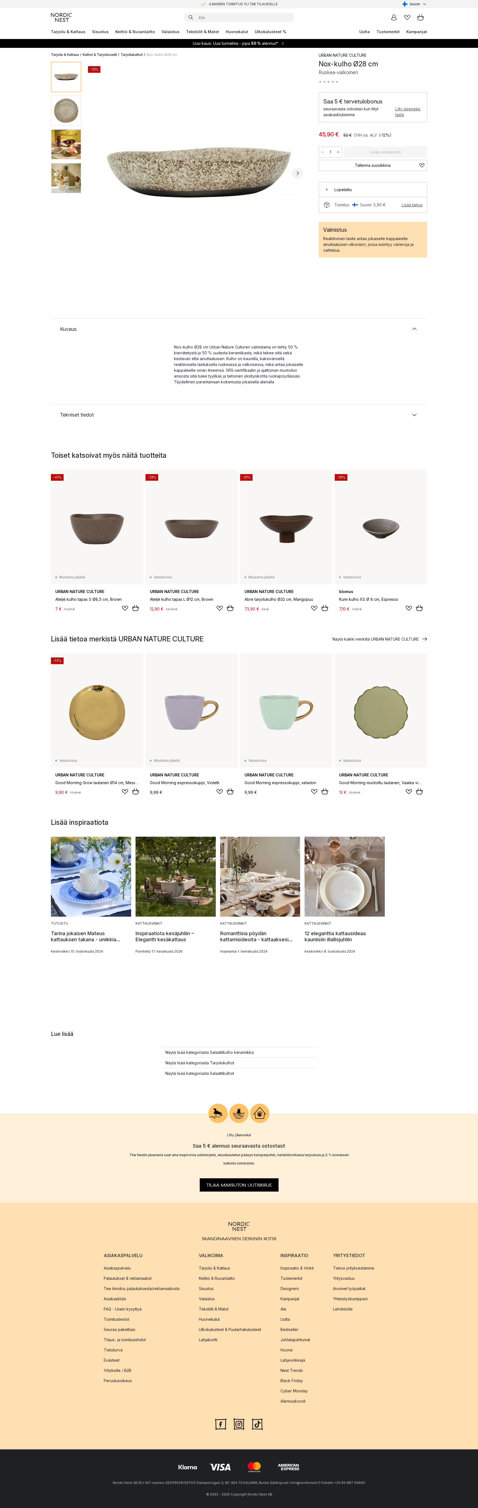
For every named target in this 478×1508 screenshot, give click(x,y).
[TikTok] (257, 1423)
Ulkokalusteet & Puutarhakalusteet (230, 1329)
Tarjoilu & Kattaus (68, 31)
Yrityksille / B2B (117, 1370)
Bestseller (289, 1329)
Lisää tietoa (412, 204)
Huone (286, 1350)
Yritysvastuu (344, 1278)
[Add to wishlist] (125, 608)
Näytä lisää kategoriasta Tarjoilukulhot (199, 1062)
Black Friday (291, 1380)
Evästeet (111, 1360)
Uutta (364, 31)
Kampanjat (416, 31)
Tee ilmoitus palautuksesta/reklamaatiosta (142, 1288)
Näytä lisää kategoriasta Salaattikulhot (199, 1073)
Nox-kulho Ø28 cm (161, 55)
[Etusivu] (61, 17)
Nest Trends (291, 1370)
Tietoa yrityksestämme (353, 1268)
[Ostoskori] (420, 17)
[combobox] (414, 4)
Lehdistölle (343, 1309)
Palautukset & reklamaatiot (128, 1278)
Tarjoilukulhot (132, 55)
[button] (329, 82)
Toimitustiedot (116, 1319)
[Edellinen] (100, 173)
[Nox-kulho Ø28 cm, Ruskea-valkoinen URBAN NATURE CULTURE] (199, 172)
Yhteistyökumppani (350, 1298)
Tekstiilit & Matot (202, 31)
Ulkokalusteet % (270, 31)
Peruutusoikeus (118, 1380)
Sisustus (100, 31)
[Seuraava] (297, 173)
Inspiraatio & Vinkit (297, 1268)
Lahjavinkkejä (292, 1360)
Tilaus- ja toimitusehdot (125, 1339)
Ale (283, 1309)
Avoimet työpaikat (349, 1288)
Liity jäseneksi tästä (407, 111)
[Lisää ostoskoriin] (135, 608)
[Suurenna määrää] (338, 152)
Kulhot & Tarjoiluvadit (100, 55)
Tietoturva (113, 1350)
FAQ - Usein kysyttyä (123, 1309)
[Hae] (191, 17)
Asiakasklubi (115, 1298)
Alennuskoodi (292, 1401)
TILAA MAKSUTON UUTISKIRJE (239, 1185)
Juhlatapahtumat (295, 1339)
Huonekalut (237, 31)
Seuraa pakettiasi (119, 1329)
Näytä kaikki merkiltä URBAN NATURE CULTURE (375, 639)
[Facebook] (221, 1423)
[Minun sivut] (394, 17)
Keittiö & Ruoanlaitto (135, 31)
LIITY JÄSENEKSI (227, 4)
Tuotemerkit (388, 31)
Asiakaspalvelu (117, 1268)
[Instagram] (239, 1423)
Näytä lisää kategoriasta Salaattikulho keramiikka (209, 1052)
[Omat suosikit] (407, 17)
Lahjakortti (208, 1339)
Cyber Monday (294, 1391)
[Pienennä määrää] (322, 152)
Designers (289, 1288)
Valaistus (171, 31)
